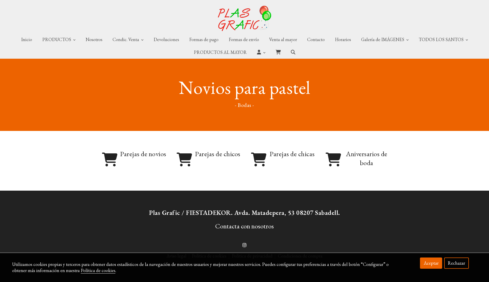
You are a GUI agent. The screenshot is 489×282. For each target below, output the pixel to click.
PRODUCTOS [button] (57, 39)
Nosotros (94, 39)
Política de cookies (98, 270)
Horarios (343, 39)
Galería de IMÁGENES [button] (383, 39)
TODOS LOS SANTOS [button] (442, 39)
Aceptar (431, 263)
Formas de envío (244, 39)
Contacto (316, 39)
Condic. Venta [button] (126, 39)
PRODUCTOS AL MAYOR (220, 52)
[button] (261, 52)
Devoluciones (166, 39)
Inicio (26, 39)
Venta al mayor (283, 39)
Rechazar (456, 263)
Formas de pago (204, 39)
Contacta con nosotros (244, 226)
